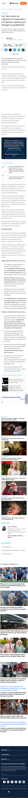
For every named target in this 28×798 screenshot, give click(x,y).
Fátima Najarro (9, 38)
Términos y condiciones (14, 788)
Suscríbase (23, 3)
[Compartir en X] (10, 50)
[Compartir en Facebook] (6, 50)
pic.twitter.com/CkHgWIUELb (14, 150)
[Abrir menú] (3, 3)
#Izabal (21, 140)
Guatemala (9, 9)
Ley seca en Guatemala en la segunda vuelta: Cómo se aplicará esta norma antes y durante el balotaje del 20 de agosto (16, 169)
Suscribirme (4, 774)
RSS (26, 788)
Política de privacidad (5, 788)
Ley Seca (23, 550)
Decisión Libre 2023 (6, 547)
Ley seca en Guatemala (7, 553)
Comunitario (18, 9)
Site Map (22, 788)
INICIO (3, 9)
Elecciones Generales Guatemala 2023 (11, 550)
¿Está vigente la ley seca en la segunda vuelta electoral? (16, 177)
